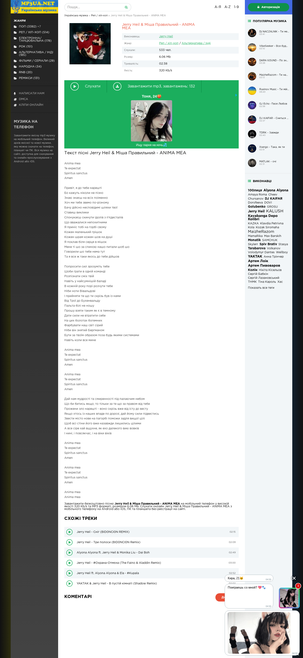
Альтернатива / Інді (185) (36, 53)
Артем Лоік (258, 261)
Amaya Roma (257, 194)
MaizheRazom (261, 231)
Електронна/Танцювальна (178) (35, 39)
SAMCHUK (269, 240)
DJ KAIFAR (273, 198)
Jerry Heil (166, 36)
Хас (280, 282)
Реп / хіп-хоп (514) (34, 32)
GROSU (272, 207)
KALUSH (274, 211)
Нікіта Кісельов (270, 270)
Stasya (283, 244)
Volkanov (273, 248)
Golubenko (256, 206)
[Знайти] (126, 7)
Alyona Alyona (275, 190)
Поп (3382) (30, 26)
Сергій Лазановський (263, 278)
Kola (251, 227)
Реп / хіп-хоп (169, 43)
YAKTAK (255, 256)
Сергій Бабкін (258, 274)
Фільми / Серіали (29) (37, 61)
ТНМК (252, 282)
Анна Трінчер (274, 256)
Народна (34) (30, 66)
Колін (252, 270)
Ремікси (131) (29, 78)
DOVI (268, 202)
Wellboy (282, 252)
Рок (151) (26, 46)
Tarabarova (256, 248)
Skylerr (253, 244)
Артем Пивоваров (264, 265)
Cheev (272, 194)
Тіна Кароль (267, 282)
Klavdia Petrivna (271, 223)
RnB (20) (25, 72)
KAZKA (253, 223)
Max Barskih (272, 236)
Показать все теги (261, 288)
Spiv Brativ (268, 244)
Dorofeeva (255, 202)
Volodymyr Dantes (261, 252)
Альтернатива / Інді (196, 43)
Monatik (254, 240)
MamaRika (255, 236)
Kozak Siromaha (267, 227)
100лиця (255, 190)
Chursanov (255, 199)
